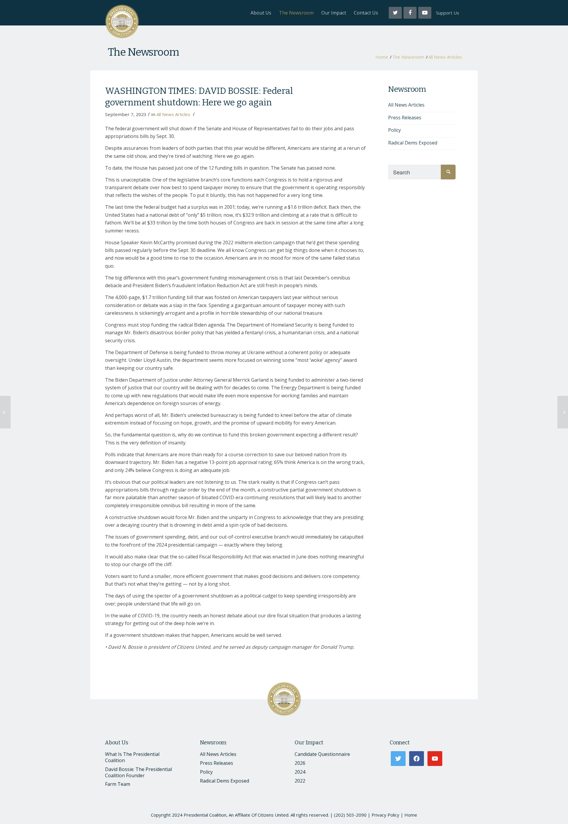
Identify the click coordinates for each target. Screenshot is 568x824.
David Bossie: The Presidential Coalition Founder (138, 772)
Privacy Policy (385, 815)
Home (381, 57)
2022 (300, 781)
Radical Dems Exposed (412, 142)
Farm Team (117, 784)
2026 (300, 763)
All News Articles (445, 57)
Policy (394, 130)
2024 (300, 772)
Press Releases (404, 117)
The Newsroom (143, 52)
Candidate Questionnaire (322, 754)
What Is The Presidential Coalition (132, 757)
